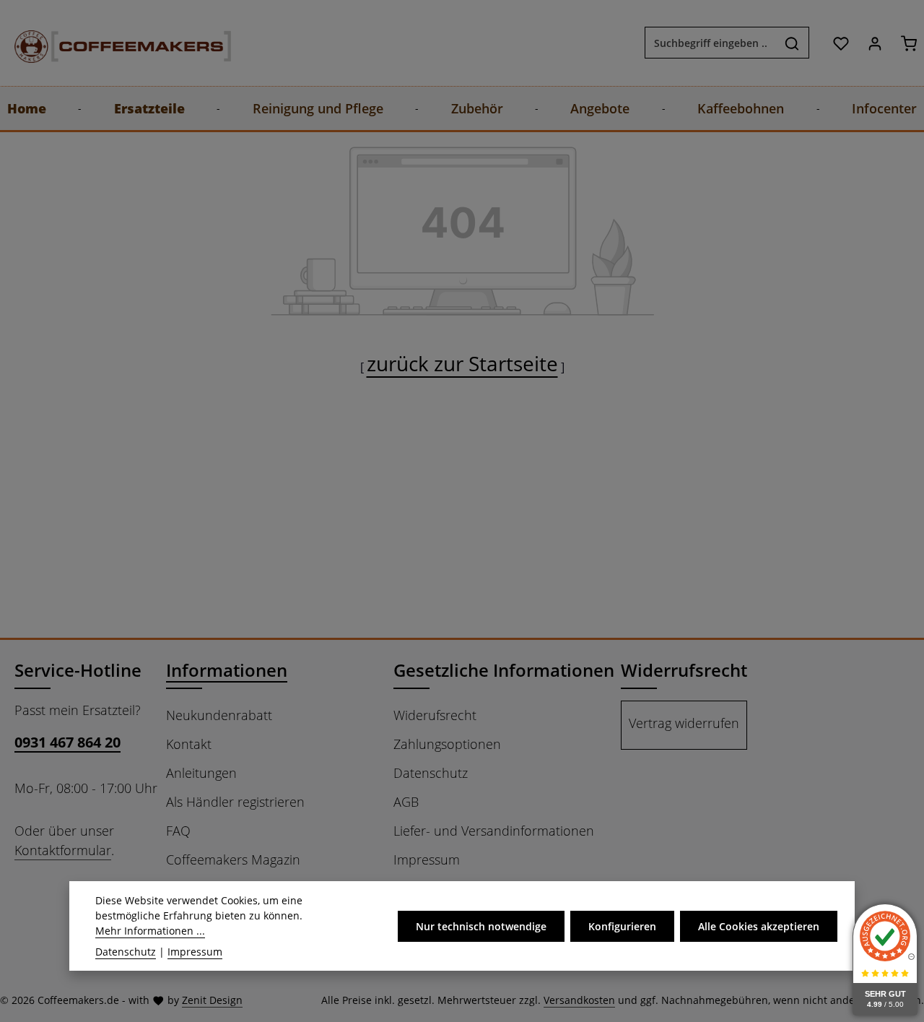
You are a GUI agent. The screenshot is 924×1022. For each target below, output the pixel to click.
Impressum (426, 859)
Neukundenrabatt (219, 715)
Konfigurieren (622, 926)
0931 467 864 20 (67, 742)
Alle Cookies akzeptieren (758, 926)
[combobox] (710, 43)
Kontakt (189, 744)
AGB (406, 801)
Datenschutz (430, 772)
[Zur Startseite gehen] (108, 43)
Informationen (226, 670)
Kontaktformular (62, 850)
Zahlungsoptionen (447, 744)
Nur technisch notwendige (481, 926)
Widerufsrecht (434, 715)
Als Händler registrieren (235, 801)
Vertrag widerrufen (684, 723)
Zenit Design (212, 1000)
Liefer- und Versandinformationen (493, 830)
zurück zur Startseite (462, 363)
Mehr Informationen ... (150, 930)
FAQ (178, 830)
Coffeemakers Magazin (233, 859)
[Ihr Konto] (874, 43)
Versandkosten (579, 1000)
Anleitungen (201, 772)
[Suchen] (792, 43)
